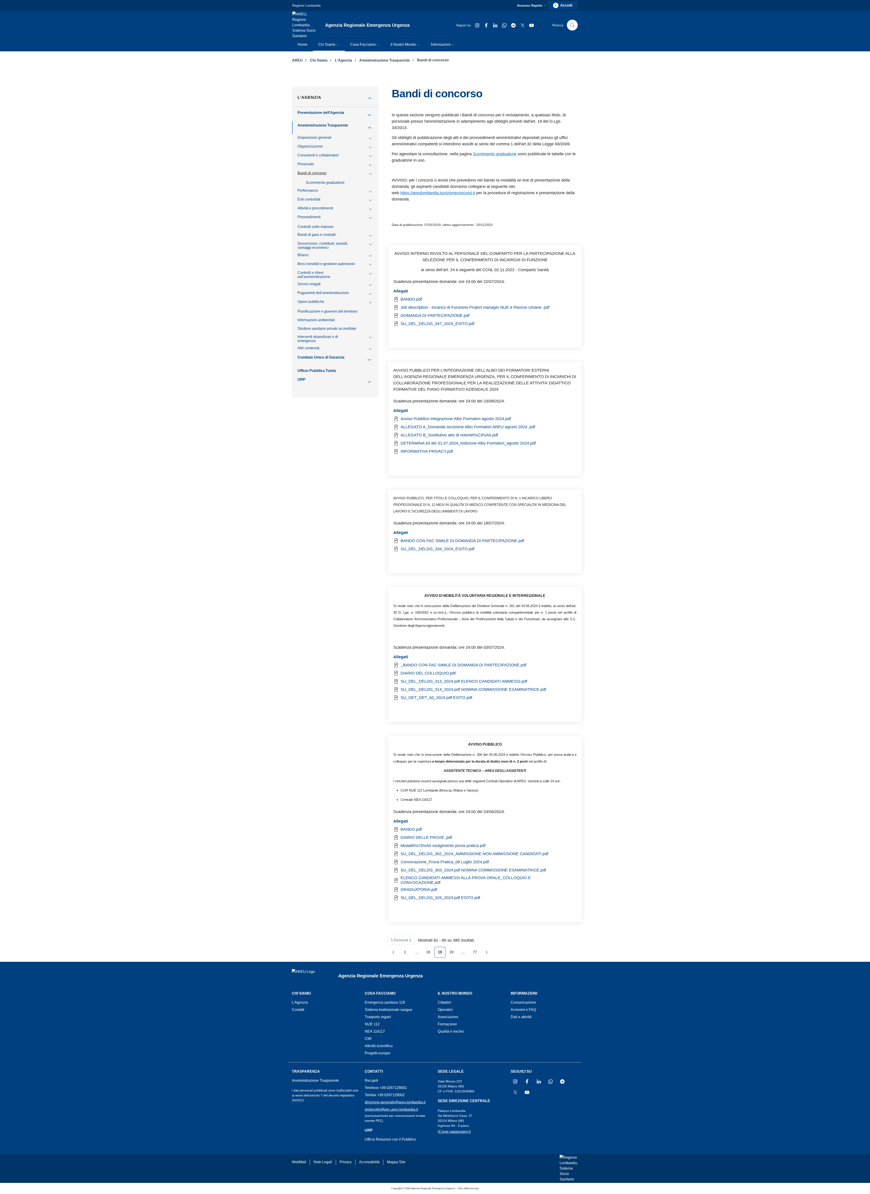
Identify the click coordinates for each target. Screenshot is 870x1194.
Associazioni (448, 1017)
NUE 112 (372, 1024)
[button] (532, 5)
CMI (368, 1039)
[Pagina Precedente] (393, 952)
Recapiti (371, 1080)
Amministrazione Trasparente (385, 60)
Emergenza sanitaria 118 (385, 1002)
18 (430, 953)
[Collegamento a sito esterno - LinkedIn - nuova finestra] (493, 25)
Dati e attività (521, 1017)
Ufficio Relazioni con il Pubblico (390, 1139)
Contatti (298, 1010)
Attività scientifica (379, 1046)
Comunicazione (523, 1002)
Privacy (346, 1162)
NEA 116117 (375, 1031)
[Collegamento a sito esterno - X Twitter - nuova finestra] (520, 25)
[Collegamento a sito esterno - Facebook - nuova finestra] (484, 25)
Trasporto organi (378, 1017)
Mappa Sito (396, 1162)
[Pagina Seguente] (486, 952)
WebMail (299, 1162)
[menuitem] (302, 44)
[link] (563, 5)
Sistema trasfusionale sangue (388, 1010)
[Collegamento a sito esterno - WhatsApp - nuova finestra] (502, 25)
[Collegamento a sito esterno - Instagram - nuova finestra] (475, 25)
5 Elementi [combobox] (403, 941)
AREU (298, 60)
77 (476, 953)
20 (453, 953)
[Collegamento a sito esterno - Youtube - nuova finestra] (529, 25)
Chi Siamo (319, 60)
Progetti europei (377, 1053)
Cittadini (444, 1002)
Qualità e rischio (451, 1031)
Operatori (445, 1010)
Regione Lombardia (306, 5)
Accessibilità (369, 1162)
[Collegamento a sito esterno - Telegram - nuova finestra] (511, 25)
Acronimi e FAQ (523, 1010)
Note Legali (323, 1162)
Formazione (447, 1024)
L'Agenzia (344, 60)
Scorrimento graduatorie (495, 154)
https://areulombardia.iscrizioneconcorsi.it (437, 193)
